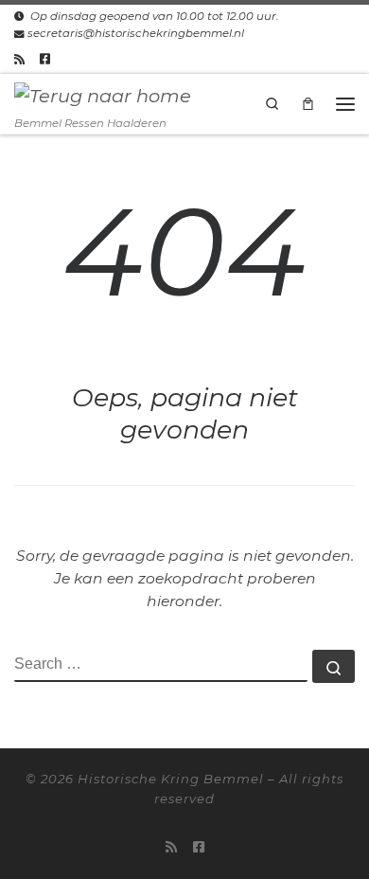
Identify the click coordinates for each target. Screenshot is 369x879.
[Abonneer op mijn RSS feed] (19, 58)
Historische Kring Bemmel (171, 778)
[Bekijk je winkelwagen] (308, 103)
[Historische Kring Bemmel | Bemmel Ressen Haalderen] (102, 94)
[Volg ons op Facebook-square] (45, 58)
